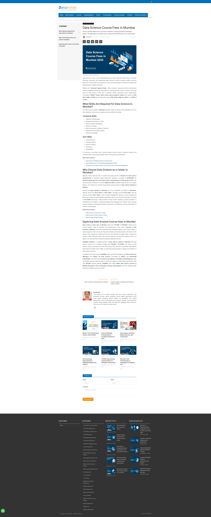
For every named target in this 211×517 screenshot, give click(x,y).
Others (129, 15)
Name (84, 379)
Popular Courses (140, 15)
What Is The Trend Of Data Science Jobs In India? (91, 334)
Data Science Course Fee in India (96, 213)
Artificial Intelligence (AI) (90, 443)
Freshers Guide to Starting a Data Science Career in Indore (122, 283)
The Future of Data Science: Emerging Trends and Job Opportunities (121, 460)
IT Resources (107, 15)
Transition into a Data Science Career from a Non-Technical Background (107, 165)
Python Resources (88, 503)
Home (61, 15)
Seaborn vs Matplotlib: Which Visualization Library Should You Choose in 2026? (145, 430)
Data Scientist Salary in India (94, 217)
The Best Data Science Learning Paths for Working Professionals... (108, 360)
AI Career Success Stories (90, 425)
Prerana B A (89, 37)
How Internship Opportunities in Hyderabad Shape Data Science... (89, 361)
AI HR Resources (87, 434)
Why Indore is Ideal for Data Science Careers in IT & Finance (122, 470)
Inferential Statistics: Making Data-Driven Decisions (145, 471)
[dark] (151, 1)
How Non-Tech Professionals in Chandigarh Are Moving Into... (127, 361)
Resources (86, 506)
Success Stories (119, 15)
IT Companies (87, 475)
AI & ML (78, 15)
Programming (88, 15)
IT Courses (86, 478)
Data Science (69, 15)
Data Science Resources (67, 20)
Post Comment (88, 399)
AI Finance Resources (89, 428)
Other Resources (87, 489)
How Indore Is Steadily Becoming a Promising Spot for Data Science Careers (122, 449)
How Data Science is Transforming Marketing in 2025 (101, 163)
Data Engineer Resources (90, 458)
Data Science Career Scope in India (96, 215)
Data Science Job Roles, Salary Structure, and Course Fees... (127, 335)
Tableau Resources (88, 509)
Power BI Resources (88, 492)
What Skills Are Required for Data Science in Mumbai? (69, 32)
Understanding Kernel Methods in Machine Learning (145, 450)
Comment (85, 387)
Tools (98, 15)
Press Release (87, 495)
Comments (87, 375)
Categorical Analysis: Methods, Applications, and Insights (145, 461)
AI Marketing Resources (89, 437)
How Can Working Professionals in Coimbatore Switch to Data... (108, 335)
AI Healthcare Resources (90, 431)
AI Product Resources (89, 440)
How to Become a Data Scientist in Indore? (96, 282)
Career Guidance (88, 447)
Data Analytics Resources (90, 450)
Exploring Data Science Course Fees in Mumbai (69, 45)
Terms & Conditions (146, 513)
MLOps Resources (88, 486)
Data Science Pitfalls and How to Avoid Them (99, 161)
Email (112, 379)
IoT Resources (87, 472)
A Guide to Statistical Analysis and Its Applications (145, 441)
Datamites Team (86, 337)
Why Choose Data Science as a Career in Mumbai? (67, 38)
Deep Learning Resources (90, 469)
